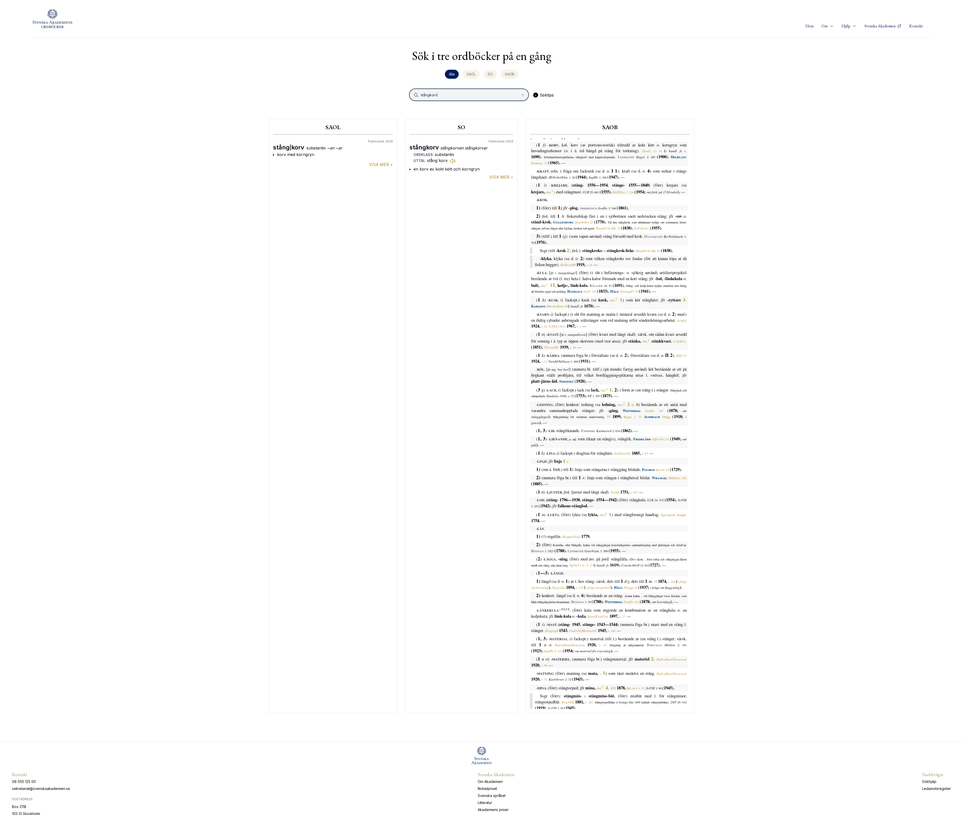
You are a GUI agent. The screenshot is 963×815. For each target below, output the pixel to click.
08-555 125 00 (24, 781)
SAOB (509, 74)
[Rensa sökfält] (522, 95)
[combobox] (469, 95)
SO (490, 74)
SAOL (471, 74)
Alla (452, 74)
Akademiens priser (493, 809)
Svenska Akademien (880, 26)
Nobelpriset (487, 788)
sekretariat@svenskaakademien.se (41, 788)
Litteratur (485, 802)
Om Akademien (490, 781)
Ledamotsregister (936, 788)
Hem (810, 26)
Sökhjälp (929, 781)
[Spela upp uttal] (453, 160)
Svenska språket (492, 795)
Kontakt (916, 26)
